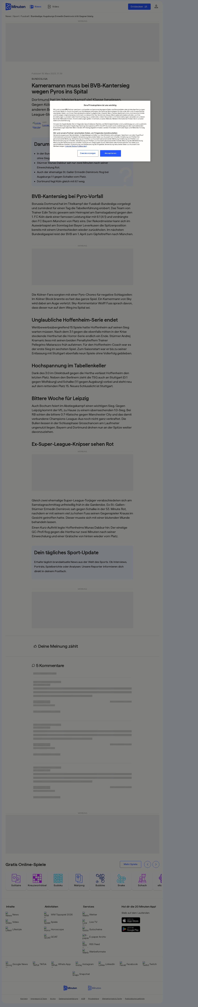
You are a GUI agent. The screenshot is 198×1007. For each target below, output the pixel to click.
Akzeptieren (110, 153)
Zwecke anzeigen (88, 153)
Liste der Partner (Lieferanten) (76, 146)
